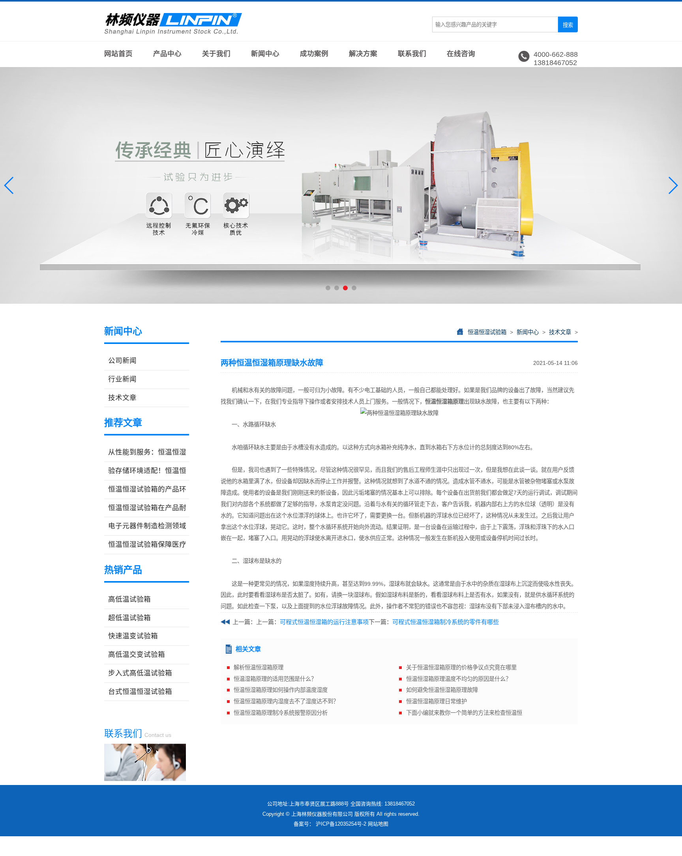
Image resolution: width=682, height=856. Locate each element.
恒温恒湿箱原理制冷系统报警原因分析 (281, 713)
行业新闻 (122, 379)
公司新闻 (122, 360)
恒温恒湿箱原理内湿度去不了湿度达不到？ (286, 701)
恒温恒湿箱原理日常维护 (436, 701)
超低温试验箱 (129, 618)
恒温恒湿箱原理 (444, 401)
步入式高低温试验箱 (140, 673)
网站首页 (118, 54)
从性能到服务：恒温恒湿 (147, 452)
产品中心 (167, 54)
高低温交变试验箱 (136, 654)
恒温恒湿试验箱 (487, 332)
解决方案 (363, 54)
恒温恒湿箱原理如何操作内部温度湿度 (281, 690)
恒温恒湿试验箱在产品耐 (147, 508)
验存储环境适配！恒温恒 (147, 471)
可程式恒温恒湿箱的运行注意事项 (324, 622)
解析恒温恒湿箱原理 (258, 667)
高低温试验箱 (129, 599)
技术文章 (122, 398)
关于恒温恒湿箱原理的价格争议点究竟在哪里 (461, 667)
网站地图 (378, 824)
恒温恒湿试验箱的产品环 (147, 489)
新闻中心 (265, 54)
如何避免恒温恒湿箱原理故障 (442, 690)
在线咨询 (461, 54)
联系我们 (412, 54)
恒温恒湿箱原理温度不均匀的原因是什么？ (458, 679)
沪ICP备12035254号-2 (341, 824)
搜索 (568, 25)
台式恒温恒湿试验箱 (140, 691)
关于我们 (216, 54)
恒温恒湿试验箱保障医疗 (147, 544)
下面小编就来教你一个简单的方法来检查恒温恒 (464, 713)
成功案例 (314, 54)
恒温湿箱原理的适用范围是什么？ (275, 679)
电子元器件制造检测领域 (147, 526)
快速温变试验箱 (133, 636)
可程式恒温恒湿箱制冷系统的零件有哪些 (445, 622)
